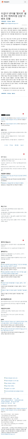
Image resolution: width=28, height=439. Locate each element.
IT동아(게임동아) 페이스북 (12, 123)
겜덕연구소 (4, 251)
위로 (11, 145)
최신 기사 (4, 206)
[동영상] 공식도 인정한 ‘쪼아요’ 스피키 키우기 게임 (13, 166)
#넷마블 (9, 21)
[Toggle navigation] (25, 2)
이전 (6, 145)
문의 (18, 398)
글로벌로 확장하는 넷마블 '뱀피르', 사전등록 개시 (12, 139)
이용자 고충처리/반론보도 (7, 400)
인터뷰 (3, 262)
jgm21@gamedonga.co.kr (12, 23)
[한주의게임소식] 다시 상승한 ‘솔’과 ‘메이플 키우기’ (13, 248)
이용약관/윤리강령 (19, 400)
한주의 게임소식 (5, 242)
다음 (21, 145)
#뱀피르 (13, 21)
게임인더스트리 (5, 308)
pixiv (2, 319)
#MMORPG (3, 21)
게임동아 (3, 118)
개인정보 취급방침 (5, 401)
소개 (14, 398)
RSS (14, 403)
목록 (17, 145)
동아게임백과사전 (6, 299)
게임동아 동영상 (5, 173)
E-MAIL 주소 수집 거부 (6, 403)
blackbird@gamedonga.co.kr (8, 434)
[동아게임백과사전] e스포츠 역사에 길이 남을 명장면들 (14, 301)
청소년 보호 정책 (15, 401)
